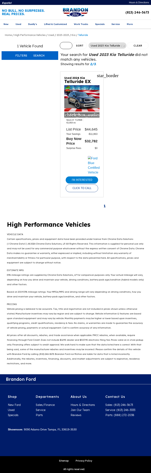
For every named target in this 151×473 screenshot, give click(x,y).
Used (18, 24)
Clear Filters (138, 46)
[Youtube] (137, 379)
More (130, 24)
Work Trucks (81, 24)
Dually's (32, 24)
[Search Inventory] (146, 24)
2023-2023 (63, 35)
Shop (12, 397)
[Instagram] (128, 379)
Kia (74, 35)
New (6, 24)
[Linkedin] (146, 379)
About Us (79, 397)
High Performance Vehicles (30, 35)
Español (6, 2)
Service (115, 24)
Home (8, 35)
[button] (123, 45)
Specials (100, 24)
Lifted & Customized (55, 24)
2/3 (93, 64)
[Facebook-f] (119, 379)
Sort (80, 45)
